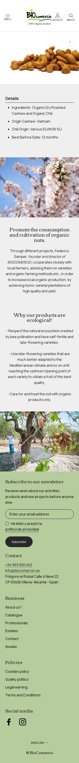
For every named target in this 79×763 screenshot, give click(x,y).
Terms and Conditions (23, 695)
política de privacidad (22, 529)
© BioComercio (39, 752)
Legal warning (16, 687)
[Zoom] (70, 42)
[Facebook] (8, 721)
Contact (12, 638)
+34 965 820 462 (18, 564)
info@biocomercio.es (22, 570)
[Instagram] (22, 721)
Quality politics (17, 679)
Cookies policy (17, 671)
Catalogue (13, 615)
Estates (11, 630)
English (37, 742)
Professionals (16, 623)
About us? (13, 607)
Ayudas (11, 646)
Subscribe (19, 542)
